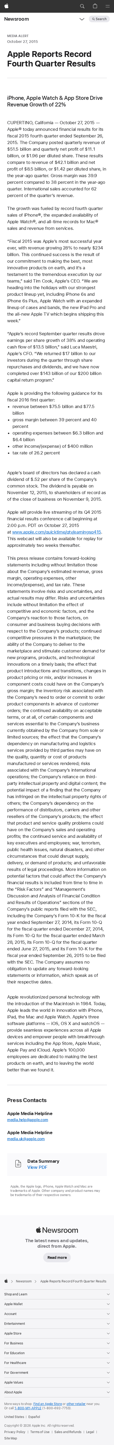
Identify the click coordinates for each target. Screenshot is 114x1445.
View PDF (37, 1167)
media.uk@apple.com (26, 1139)
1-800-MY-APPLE (28, 1408)
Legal (90, 1432)
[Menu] (107, 6)
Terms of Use (40, 1432)
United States (14, 1417)
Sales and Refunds (67, 1432)
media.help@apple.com (27, 1120)
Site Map (10, 1438)
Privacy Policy (14, 1432)
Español (34, 1417)
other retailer (76, 1404)
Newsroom (16, 19)
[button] (82, 6)
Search (101, 19)
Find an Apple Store (47, 1404)
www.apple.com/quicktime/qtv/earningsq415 (56, 532)
